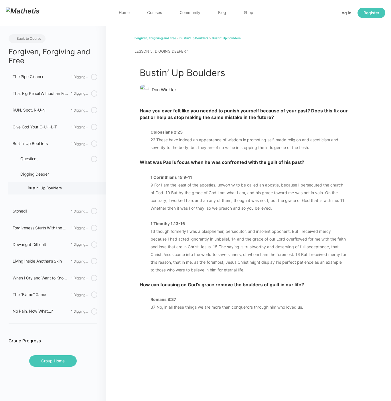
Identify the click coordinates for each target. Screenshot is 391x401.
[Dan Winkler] (144, 89)
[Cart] (330, 13)
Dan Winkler (164, 89)
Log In (345, 12)
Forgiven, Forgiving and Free (156, 38)
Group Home (53, 360)
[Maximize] (319, 12)
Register (371, 12)
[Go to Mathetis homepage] (23, 12)
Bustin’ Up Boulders (194, 38)
